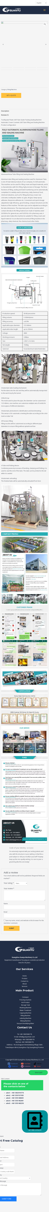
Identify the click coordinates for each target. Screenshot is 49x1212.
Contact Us (24, 981)
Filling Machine (12, 89)
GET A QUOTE (11, 95)
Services (24, 986)
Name (6, 904)
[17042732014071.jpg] (24, 44)
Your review (9, 888)
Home (24, 976)
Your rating (9, 883)
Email (5, 912)
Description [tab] (5, 111)
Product (24, 978)
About (24, 984)
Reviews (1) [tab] (5, 115)
